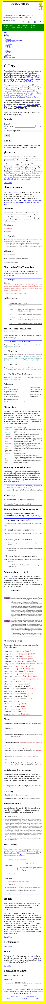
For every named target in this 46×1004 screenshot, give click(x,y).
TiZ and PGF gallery (34, 77)
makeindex (18, 905)
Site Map (24, 998)
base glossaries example (27, 271)
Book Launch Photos (10, 57)
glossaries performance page (20, 907)
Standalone (8, 51)
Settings (12, 20)
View (6, 145)
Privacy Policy (31, 996)
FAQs (37, 998)
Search (6, 34)
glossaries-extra (9, 38)
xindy (27, 905)
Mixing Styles (9, 43)
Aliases (7, 49)
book (25, 985)
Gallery (5, 32)
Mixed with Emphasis (11, 41)
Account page (21, 107)
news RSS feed (32, 105)
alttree (10, 576)
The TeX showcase (32, 81)
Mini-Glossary (9, 52)
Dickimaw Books (19, 3)
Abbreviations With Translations (14, 40)
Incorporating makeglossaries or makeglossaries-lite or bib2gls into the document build (22, 178)
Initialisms (8, 39)
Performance (8, 55)
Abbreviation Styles (10, 47)
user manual (30, 927)
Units (7, 50)
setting (19, 114)
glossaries (7, 36)
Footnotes (8, 45)
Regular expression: (13, 131)
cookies (29, 15)
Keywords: (10, 126)
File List (7, 35)
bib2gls (7, 54)
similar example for (14, 855)
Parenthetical (9, 44)
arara (6, 56)
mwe (24, 163)
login (5, 107)
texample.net (10, 79)
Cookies (9, 998)
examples (38, 923)
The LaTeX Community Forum (28, 97)
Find (7, 135)
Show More (8, 183)
